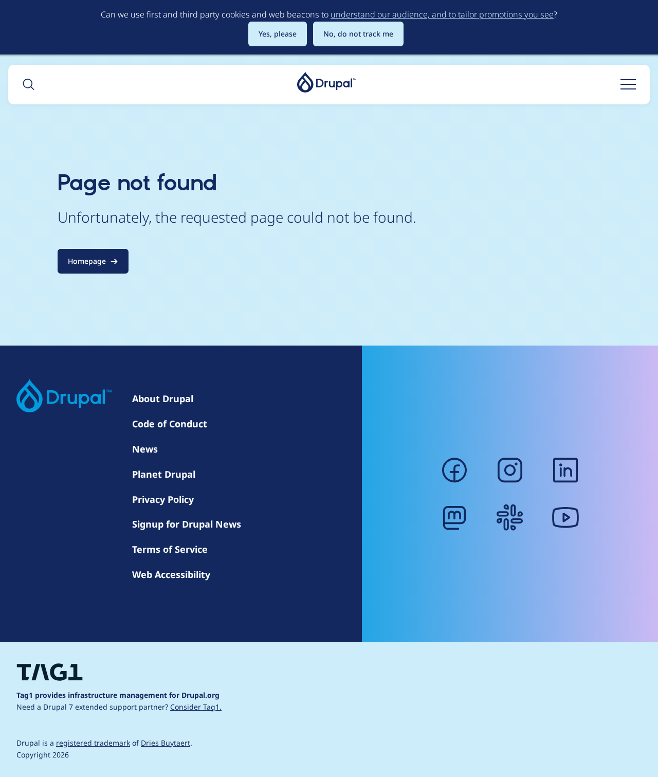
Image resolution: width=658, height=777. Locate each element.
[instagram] (510, 470)
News (145, 449)
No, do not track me (358, 34)
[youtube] (565, 517)
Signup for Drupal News (186, 524)
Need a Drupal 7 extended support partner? (119, 707)
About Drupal (162, 398)
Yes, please (278, 34)
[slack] (510, 517)
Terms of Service (170, 549)
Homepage (87, 261)
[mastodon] (454, 517)
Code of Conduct (169, 424)
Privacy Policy (163, 499)
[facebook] (454, 470)
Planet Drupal (163, 474)
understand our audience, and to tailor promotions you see (442, 14)
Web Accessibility (171, 574)
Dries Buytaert (165, 743)
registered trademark (93, 743)
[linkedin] (565, 470)
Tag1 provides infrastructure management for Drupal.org (118, 695)
